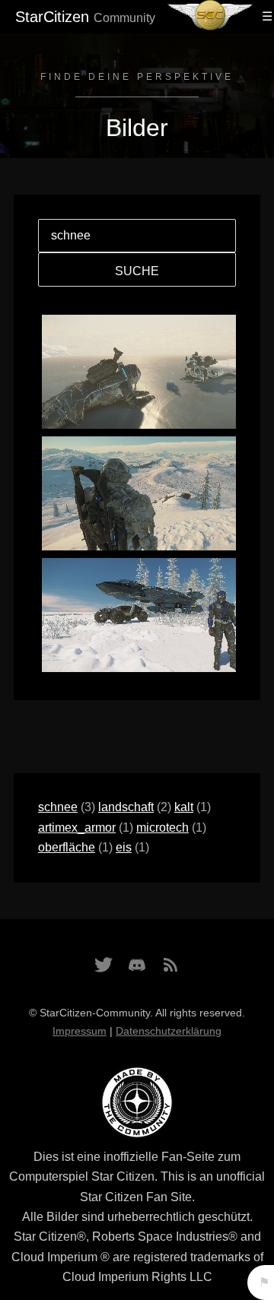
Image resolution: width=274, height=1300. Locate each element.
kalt (183, 807)
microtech (162, 827)
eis (124, 847)
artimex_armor (77, 827)
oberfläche (66, 847)
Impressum (80, 1031)
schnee (58, 807)
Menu (265, 16)
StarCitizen (85, 16)
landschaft (126, 807)
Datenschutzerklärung (168, 1031)
